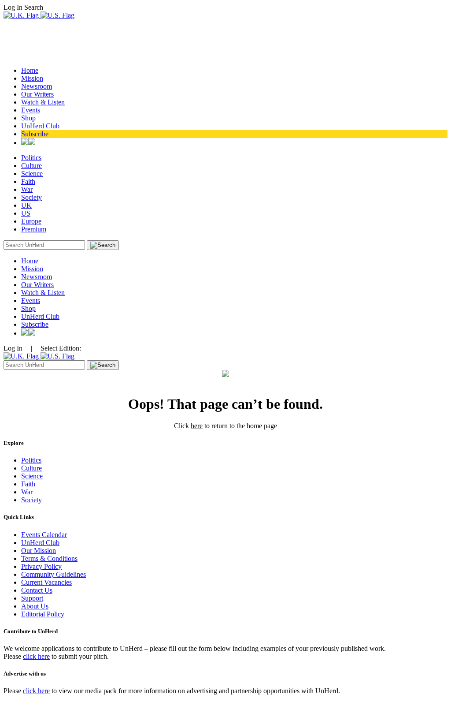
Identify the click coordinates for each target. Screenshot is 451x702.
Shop (28, 118)
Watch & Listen (43, 102)
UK (26, 205)
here (197, 425)
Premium (33, 229)
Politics (31, 157)
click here (36, 656)
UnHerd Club (40, 126)
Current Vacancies (46, 582)
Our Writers (37, 94)
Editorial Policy (42, 614)
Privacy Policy (41, 566)
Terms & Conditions (49, 558)
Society (31, 197)
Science (32, 173)
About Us (34, 606)
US (25, 213)
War (27, 189)
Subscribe (34, 134)
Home (29, 70)
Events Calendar (44, 534)
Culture (31, 165)
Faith (28, 181)
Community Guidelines (53, 574)
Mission (32, 78)
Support (32, 598)
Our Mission (38, 550)
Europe (31, 221)
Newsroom (36, 86)
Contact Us (36, 590)
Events (30, 110)
